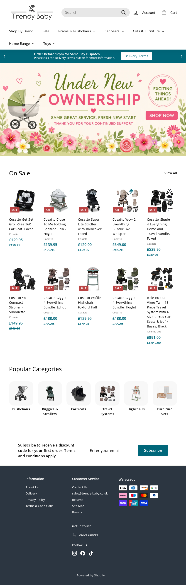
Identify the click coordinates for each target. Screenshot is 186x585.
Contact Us (80, 487)
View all (170, 173)
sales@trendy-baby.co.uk (90, 493)
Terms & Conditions (40, 506)
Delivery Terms (134, 56)
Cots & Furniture (147, 31)
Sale (46, 31)
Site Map (78, 506)
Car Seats (113, 31)
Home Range (20, 43)
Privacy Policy (35, 500)
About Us (32, 487)
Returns (77, 500)
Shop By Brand (21, 31)
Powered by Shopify (90, 575)
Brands (77, 512)
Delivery (31, 493)
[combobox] (95, 12)
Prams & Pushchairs (75, 31)
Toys (47, 43)
